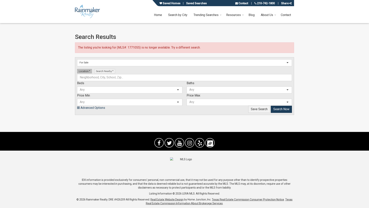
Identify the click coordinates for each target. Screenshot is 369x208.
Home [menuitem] (158, 15)
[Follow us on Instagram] (189, 143)
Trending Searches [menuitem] (206, 15)
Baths (190, 83)
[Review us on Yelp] (199, 143)
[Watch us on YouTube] (179, 143)
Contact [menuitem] (286, 15)
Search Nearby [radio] (104, 71)
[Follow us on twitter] (169, 143)
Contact (243, 3)
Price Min (83, 95)
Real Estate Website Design (167, 199)
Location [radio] (84, 71)
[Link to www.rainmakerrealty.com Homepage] (87, 11)
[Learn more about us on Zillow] (210, 143)
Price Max (193, 95)
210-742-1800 (266, 3)
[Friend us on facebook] (159, 143)
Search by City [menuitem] (177, 15)
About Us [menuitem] (267, 15)
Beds (80, 83)
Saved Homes (171, 3)
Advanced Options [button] (92, 108)
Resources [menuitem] (233, 15)
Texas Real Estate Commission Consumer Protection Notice (248, 199)
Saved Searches (196, 3)
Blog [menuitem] (251, 15)
